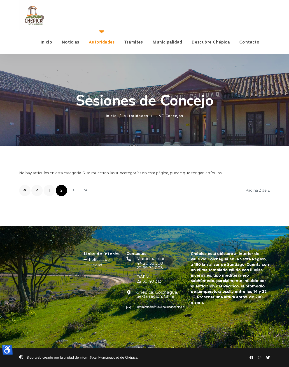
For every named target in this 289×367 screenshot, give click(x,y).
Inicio (46, 42)
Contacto (249, 42)
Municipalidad (167, 42)
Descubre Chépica (210, 42)
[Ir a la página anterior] (37, 190)
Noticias (70, 42)
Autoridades (102, 42)
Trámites (133, 42)
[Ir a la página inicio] (24, 190)
